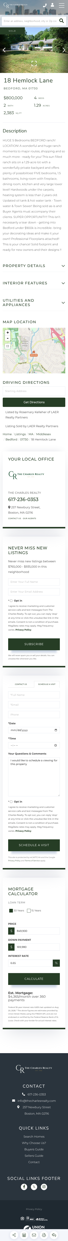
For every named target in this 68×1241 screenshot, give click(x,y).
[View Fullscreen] (7, 346)
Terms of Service (32, 860)
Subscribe (34, 644)
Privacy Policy (23, 630)
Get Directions (34, 402)
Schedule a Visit (46, 684)
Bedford (11, 439)
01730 (24, 439)
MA (31, 434)
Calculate (34, 979)
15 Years (36, 910)
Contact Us (14, 518)
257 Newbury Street (37, 1111)
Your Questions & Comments (27, 753)
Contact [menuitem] (34, 1162)
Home (7, 434)
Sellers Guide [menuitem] (34, 1156)
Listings (20, 434)
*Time (12, 738)
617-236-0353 (45, 5)
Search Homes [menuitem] (34, 1136)
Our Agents (29, 518)
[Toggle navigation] (61, 5)
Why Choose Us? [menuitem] (34, 1143)
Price (12, 923)
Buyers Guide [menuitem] (34, 1149)
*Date (12, 723)
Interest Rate (18, 956)
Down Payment (19, 940)
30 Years (19, 910)
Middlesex (43, 434)
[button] (62, 21)
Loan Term (16, 902)
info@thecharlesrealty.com (37, 1101)
